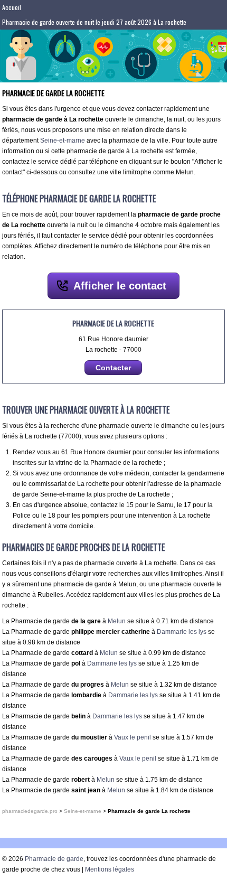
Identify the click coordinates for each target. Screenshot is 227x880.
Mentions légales (109, 869)
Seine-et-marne (62, 140)
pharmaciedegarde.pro (30, 811)
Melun (117, 621)
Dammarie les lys (181, 631)
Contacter (113, 367)
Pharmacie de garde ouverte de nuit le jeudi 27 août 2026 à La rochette (94, 21)
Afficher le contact (119, 286)
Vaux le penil (132, 737)
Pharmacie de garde (54, 859)
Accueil (11, 7)
